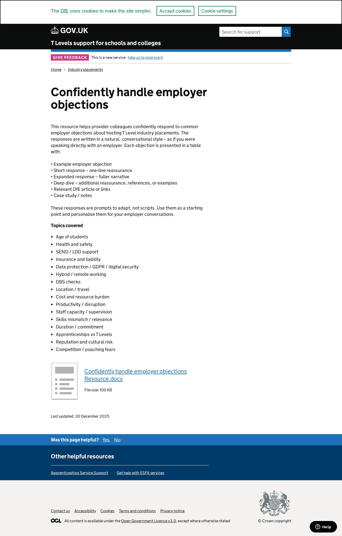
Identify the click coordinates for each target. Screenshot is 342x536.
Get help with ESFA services (140, 472)
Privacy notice (172, 510)
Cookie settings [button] (217, 11)
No (117, 440)
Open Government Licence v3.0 (148, 520)
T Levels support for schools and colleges (106, 43)
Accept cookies (175, 11)
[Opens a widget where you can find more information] (323, 527)
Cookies (107, 510)
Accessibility (85, 510)
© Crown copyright (274, 520)
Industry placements (85, 69)
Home (56, 69)
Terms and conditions (137, 510)
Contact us (60, 510)
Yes (106, 440)
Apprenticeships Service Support (79, 472)
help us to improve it (145, 57)
